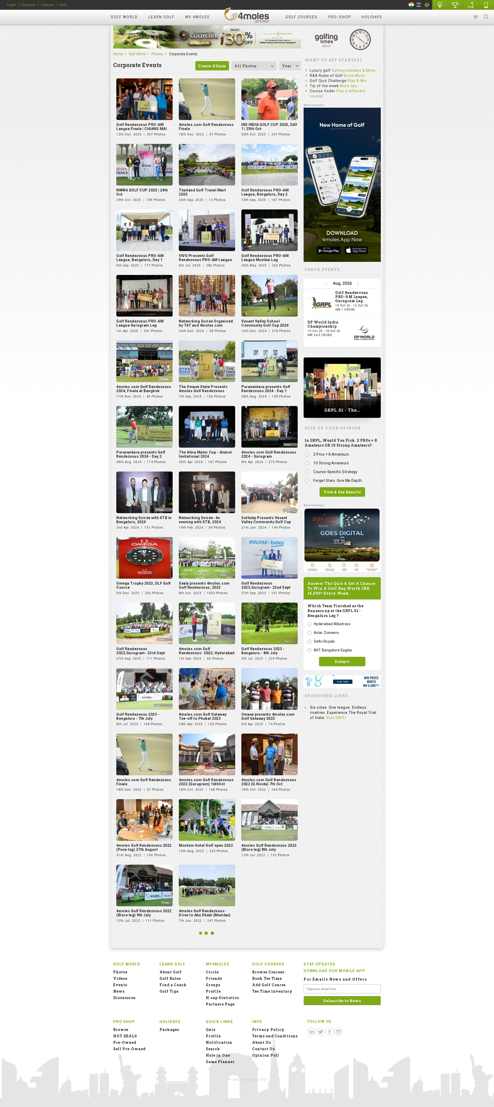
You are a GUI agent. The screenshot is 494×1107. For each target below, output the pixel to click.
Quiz (211, 1029)
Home (118, 54)
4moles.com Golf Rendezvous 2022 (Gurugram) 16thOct (206, 782)
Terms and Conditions (275, 1036)
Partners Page (220, 1004)
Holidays (371, 17)
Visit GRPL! (336, 718)
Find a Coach (173, 984)
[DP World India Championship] (364, 332)
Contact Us (263, 1048)
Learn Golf (161, 17)
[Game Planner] (471, 5)
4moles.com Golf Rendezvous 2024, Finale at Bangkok (143, 389)
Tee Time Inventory (272, 991)
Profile (213, 991)
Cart (476, 17)
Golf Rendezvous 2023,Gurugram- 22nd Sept (265, 585)
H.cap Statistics (222, 997)
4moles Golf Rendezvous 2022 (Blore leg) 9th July (144, 913)
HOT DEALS (125, 1036)
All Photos (245, 65)
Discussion (124, 997)
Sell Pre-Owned (129, 1048)
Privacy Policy (268, 1029)
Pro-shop (339, 17)
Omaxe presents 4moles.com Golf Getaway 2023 (268, 716)
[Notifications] (427, 5)
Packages (169, 1029)
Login (11, 4)
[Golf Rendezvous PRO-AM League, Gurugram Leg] (320, 303)
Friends (214, 978)
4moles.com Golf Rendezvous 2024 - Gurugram (268, 454)
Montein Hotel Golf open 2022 (206, 845)
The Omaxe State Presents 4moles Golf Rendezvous (203, 389)
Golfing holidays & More (354, 70)
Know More (354, 75)
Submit (342, 661)
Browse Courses (268, 972)
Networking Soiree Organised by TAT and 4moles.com (206, 323)
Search (486, 17)
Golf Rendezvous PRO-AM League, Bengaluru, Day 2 (265, 192)
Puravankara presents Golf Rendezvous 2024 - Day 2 (140, 454)
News (119, 991)
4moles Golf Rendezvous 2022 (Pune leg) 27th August (144, 847)
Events (120, 984)
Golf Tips (169, 991)
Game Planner (220, 1061)
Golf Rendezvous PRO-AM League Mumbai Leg (265, 258)
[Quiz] (440, 5)
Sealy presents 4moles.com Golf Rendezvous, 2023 (204, 585)
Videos (120, 978)
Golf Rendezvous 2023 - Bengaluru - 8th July (263, 651)
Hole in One (455, 5)
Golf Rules (170, 978)
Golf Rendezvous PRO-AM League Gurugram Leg (140, 323)
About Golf (171, 972)
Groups (213, 984)
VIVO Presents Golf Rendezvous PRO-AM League (205, 258)
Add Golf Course (269, 984)
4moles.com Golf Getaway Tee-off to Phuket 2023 (203, 716)
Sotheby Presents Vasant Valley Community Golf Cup (266, 520)
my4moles (247, 15)
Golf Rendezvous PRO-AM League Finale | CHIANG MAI (141, 127)
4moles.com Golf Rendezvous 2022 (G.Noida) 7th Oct (268, 782)
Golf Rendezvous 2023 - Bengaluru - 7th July (138, 716)
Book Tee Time (267, 978)
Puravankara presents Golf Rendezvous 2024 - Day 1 (265, 389)
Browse (120, 1029)
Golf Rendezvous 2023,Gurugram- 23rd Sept (140, 651)
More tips (348, 86)
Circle (212, 972)
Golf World (124, 17)
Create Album (212, 65)
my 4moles (197, 17)
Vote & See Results (342, 492)
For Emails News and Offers (335, 979)
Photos (157, 54)
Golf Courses (301, 17)
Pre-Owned (124, 1042)
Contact (47, 4)
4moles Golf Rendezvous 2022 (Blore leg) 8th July (269, 847)
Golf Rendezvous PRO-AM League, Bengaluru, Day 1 (140, 258)
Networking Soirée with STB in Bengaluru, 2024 (144, 520)
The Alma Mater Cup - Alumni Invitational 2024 (205, 454)
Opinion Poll (265, 1055)
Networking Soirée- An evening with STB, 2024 (200, 520)
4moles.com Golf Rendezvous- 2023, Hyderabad (207, 651)
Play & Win (357, 81)
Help (63, 4)
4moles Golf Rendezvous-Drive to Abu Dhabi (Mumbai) (205, 913)
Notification (219, 1042)
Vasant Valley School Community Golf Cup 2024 (265, 323)
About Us (261, 1042)
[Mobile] (486, 5)
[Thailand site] (418, 4)
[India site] (411, 4)
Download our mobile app (334, 971)
